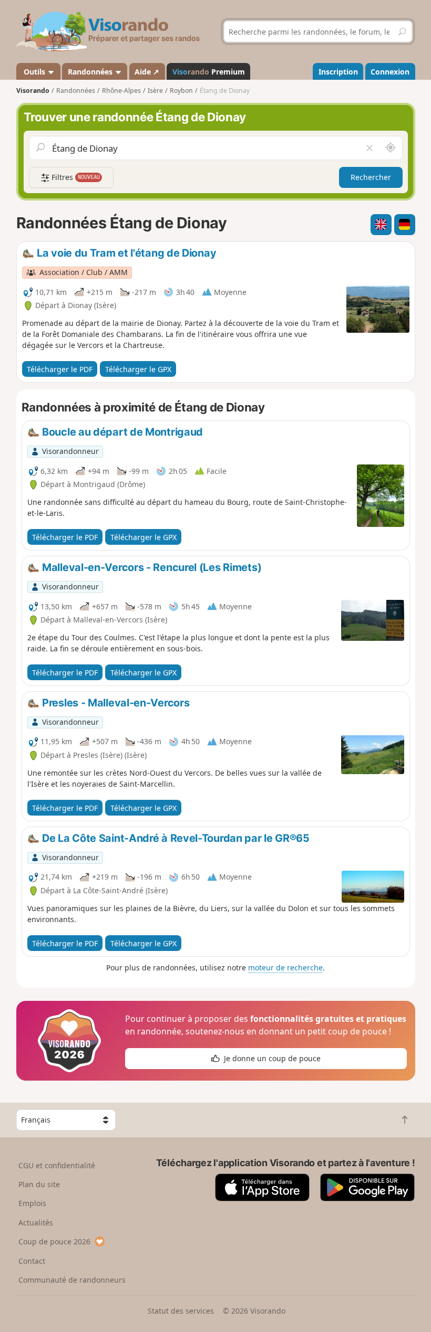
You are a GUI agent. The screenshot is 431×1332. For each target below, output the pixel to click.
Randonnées (91, 72)
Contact (31, 1261)
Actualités (35, 1223)
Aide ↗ (147, 72)
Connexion (390, 72)
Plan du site (39, 1184)
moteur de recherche (285, 967)
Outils (34, 72)
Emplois (32, 1203)
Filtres (74, 177)
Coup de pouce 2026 (54, 1241)
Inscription (338, 72)
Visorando (32, 90)
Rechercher (371, 177)
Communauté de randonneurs (72, 1280)
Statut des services (181, 1311)
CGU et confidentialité (56, 1165)
